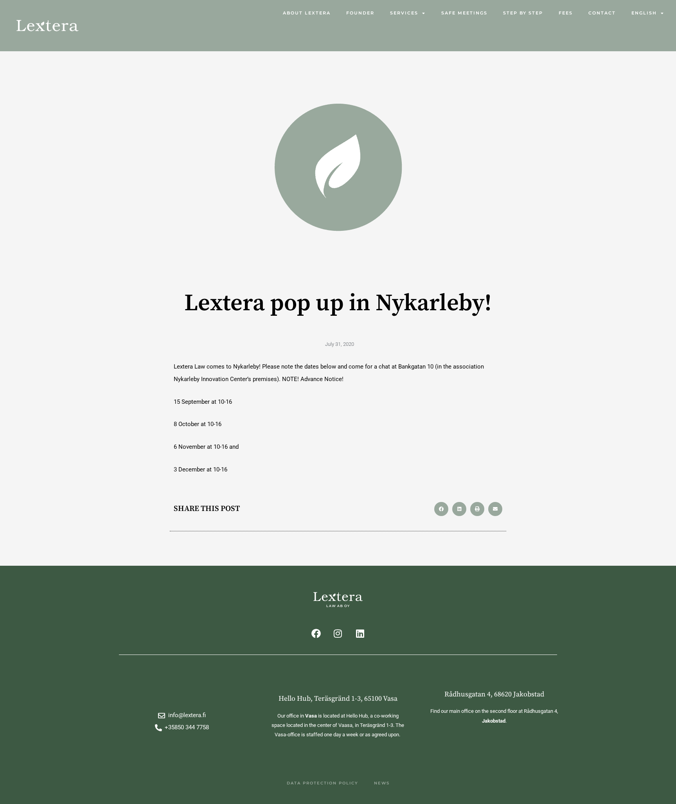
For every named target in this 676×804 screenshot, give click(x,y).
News (382, 783)
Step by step (523, 13)
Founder (360, 13)
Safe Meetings (464, 13)
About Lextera (307, 13)
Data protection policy (322, 783)
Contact (602, 13)
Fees (566, 13)
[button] (441, 509)
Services (404, 13)
